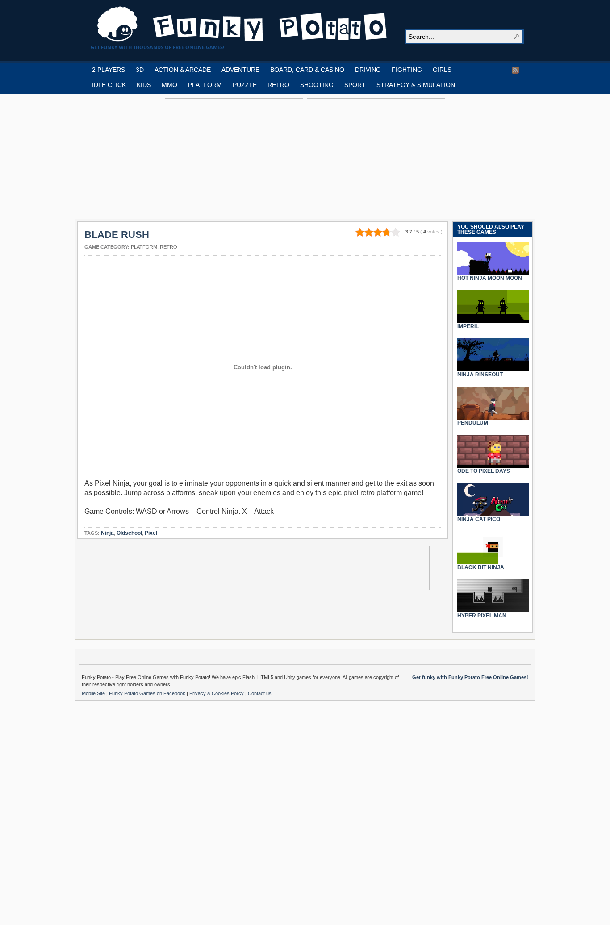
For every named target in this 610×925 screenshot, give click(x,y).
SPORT (355, 84)
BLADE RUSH (116, 234)
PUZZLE (245, 84)
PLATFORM (205, 84)
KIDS (144, 84)
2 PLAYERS (108, 69)
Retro (168, 247)
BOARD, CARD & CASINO (307, 69)
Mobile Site (94, 693)
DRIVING (368, 69)
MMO (169, 84)
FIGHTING (407, 69)
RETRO (278, 84)
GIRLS (442, 69)
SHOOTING (317, 84)
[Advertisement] (234, 156)
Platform (144, 247)
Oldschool (129, 533)
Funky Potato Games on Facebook (148, 693)
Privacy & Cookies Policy (217, 693)
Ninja (107, 533)
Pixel (151, 533)
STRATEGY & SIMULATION (415, 84)
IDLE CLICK (109, 84)
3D (140, 69)
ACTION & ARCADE (183, 69)
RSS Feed (515, 70)
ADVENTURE (240, 69)
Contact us (260, 693)
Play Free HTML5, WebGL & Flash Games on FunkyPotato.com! (242, 24)
